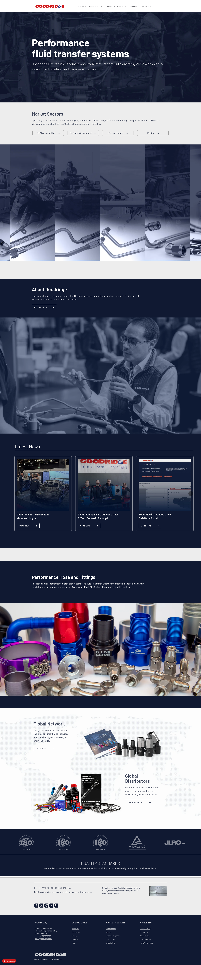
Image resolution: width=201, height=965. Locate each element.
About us (75, 929)
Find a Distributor (135, 802)
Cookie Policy (145, 932)
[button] (81, 6)
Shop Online (110, 943)
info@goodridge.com (43, 938)
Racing (151, 132)
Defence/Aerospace (81, 132)
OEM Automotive (46, 132)
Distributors (110, 939)
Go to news (24, 525)
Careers (75, 939)
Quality (74, 936)
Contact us (41, 748)
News (74, 943)
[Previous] (17, 493)
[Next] (190, 493)
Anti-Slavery (144, 936)
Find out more (40, 307)
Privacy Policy (145, 929)
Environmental (145, 939)
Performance (115, 132)
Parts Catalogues (146, 943)
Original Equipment (113, 936)
